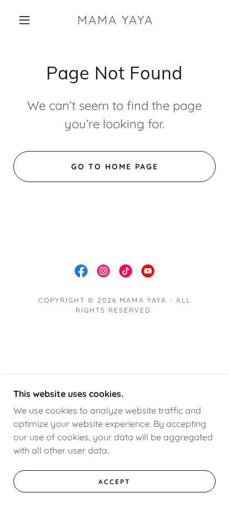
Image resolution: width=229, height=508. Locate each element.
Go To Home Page (114, 167)
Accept (114, 481)
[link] (116, 20)
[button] (24, 20)
